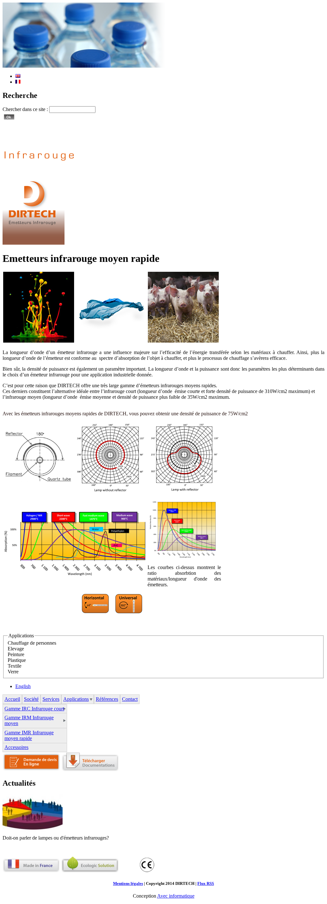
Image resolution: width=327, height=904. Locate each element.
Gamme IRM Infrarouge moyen (29, 720)
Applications (76, 699)
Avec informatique (175, 896)
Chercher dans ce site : (26, 109)
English (23, 686)
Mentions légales (128, 883)
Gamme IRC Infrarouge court (34, 708)
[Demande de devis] (31, 769)
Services (50, 699)
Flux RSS (205, 883)
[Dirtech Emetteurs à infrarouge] (34, 243)
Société (31, 699)
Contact (130, 699)
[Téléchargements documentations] (90, 769)
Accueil (12, 699)
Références (107, 699)
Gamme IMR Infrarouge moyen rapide (29, 735)
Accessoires (16, 747)
